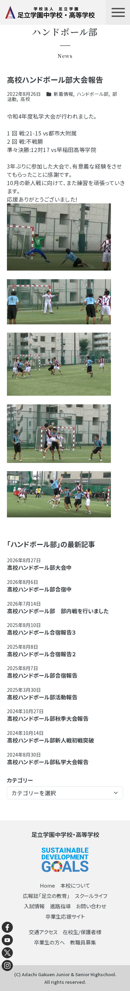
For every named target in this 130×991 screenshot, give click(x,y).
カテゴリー (20, 780)
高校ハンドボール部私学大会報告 (47, 762)
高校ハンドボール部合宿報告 (42, 675)
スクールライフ (91, 895)
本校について (75, 885)
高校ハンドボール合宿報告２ (41, 654)
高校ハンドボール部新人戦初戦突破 (50, 740)
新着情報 (63, 93)
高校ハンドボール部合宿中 (39, 589)
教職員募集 (83, 942)
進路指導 (60, 906)
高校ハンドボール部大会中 (39, 567)
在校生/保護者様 (82, 931)
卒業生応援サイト (65, 916)
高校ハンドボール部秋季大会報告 (47, 718)
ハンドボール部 (93, 93)
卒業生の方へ (49, 942)
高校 (25, 98)
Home (47, 885)
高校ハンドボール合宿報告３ (41, 632)
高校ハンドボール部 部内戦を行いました (58, 611)
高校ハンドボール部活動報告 (42, 697)
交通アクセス (43, 931)
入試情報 (34, 906)
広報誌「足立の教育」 (46, 895)
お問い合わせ (91, 906)
